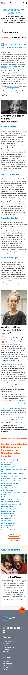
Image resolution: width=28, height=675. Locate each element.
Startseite (6, 31)
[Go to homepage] (9, 618)
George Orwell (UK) (7, 509)
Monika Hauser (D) (7, 516)
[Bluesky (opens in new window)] (4, 628)
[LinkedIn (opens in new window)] (11, 628)
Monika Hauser (5, 403)
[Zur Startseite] (3, 3)
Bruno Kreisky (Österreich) (10, 499)
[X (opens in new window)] (8, 628)
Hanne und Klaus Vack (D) (9, 483)
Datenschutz (6, 649)
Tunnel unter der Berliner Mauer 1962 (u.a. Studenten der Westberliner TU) (13, 495)
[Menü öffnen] (26, 2)
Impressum (6, 651)
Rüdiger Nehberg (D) (8, 511)
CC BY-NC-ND (16, 422)
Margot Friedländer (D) (8, 523)
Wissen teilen (6, 661)
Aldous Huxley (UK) (7, 521)
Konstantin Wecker (16, 403)
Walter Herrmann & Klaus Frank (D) (12, 473)
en (23, 3)
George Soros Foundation (9, 481)
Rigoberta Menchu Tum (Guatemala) (13, 478)
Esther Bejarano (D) (7, 513)
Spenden (5, 667)
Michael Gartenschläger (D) (10, 501)
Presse (5, 645)
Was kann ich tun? (8, 665)
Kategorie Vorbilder (13, 87)
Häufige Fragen (7, 641)
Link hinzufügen (7, 663)
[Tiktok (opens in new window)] (4, 631)
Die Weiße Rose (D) (7, 464)
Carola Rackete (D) (7, 485)
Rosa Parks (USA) (7, 490)
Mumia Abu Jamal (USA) (9, 506)
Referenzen (6, 643)
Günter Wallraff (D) (7, 518)
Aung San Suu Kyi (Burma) (9, 476)
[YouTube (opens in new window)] (18, 628)
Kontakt (5, 669)
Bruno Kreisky (14, 405)
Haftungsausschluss (8, 647)
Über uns (7, 637)
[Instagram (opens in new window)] (22, 628)
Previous (2, 579)
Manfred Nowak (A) (7, 525)
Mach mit (7, 657)
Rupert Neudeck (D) (7, 467)
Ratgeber (5, 37)
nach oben (22, 610)
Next (25, 579)
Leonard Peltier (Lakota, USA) (11, 504)
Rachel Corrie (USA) (7, 488)
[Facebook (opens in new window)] (15, 628)
